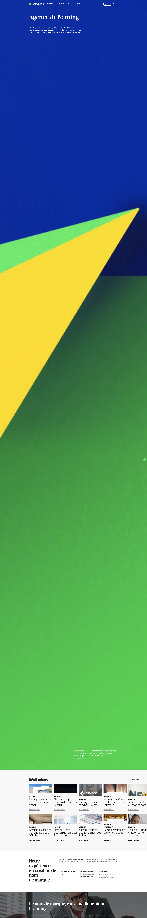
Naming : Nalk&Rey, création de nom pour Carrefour (115, 802)
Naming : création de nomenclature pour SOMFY (40, 833)
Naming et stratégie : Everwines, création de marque (115, 833)
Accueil (31, 13)
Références (62, 3)
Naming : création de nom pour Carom (90, 803)
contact (107, 4)
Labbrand (38, 4)
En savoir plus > (34, 810)
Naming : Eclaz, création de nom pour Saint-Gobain (65, 833)
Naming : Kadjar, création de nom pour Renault (65, 802)
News (70, 3)
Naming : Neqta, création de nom (137, 803)
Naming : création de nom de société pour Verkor (40, 802)
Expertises (50, 3)
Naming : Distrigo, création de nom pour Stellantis (90, 833)
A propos (79, 3)
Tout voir (135, 780)
